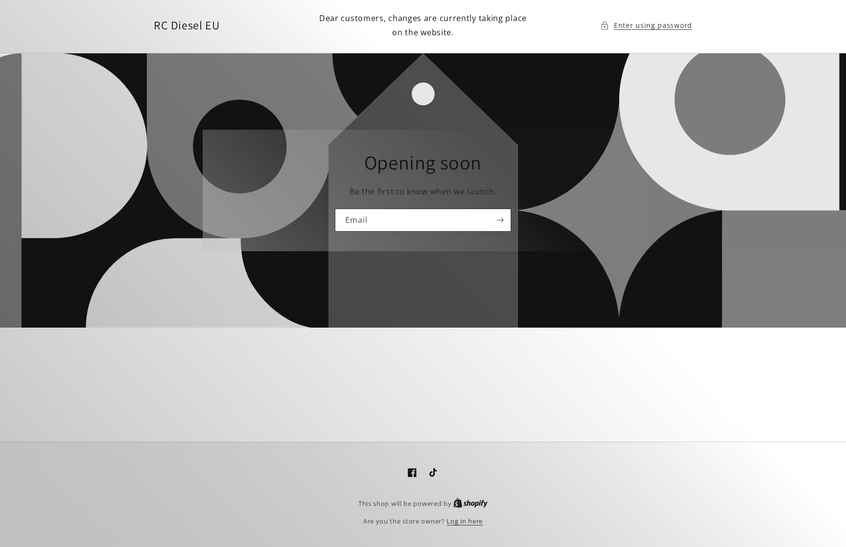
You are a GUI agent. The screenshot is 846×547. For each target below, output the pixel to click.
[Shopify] (470, 503)
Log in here (464, 521)
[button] (646, 25)
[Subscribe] (500, 220)
